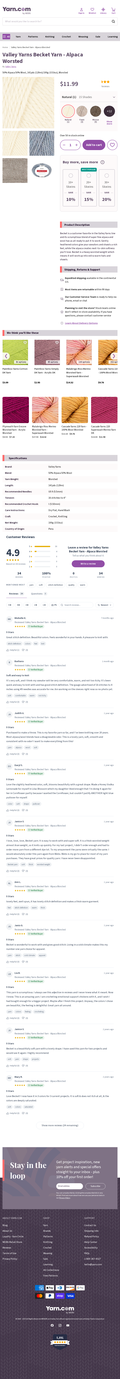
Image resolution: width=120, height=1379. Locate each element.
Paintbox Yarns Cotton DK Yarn (15, 370)
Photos (57, 605)
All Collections (51, 1270)
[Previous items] (6, 356)
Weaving (83, 36)
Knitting (49, 36)
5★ (10, 605)
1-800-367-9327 (92, 1259)
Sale (97, 36)
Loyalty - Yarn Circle (12, 1236)
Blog (5, 1225)
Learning (113, 36)
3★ (27, 605)
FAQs (87, 1253)
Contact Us (90, 1225)
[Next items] (114, 356)
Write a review (88, 563)
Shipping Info (91, 1231)
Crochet (66, 36)
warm (82, 585)
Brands (47, 1231)
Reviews (6, 1247)
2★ (35, 605)
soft (41, 585)
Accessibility (91, 1247)
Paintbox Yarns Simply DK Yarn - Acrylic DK (46, 370)
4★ (18, 605)
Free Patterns (50, 1275)
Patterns (33, 36)
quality (71, 585)
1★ (44, 605)
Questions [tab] (38, 594)
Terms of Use (9, 1253)
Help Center (90, 1242)
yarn (31, 585)
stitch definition (55, 585)
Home (5, 47)
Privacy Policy (64, 1198)
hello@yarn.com (93, 1264)
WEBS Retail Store (12, 1242)
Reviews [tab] (16, 594)
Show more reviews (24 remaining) (60, 1125)
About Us (7, 1231)
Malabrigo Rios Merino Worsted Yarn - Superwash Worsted (78, 372)
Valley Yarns (10, 66)
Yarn (18, 36)
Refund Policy (91, 1236)
